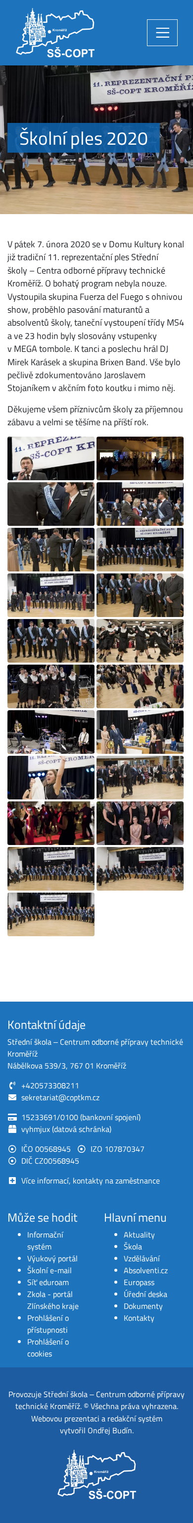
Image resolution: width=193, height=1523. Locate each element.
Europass (139, 1282)
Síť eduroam (48, 1282)
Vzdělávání (142, 1258)
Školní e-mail (49, 1270)
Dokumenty (143, 1306)
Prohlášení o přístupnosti (48, 1324)
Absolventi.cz (146, 1270)
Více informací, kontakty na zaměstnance (90, 1180)
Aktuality (139, 1235)
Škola (133, 1246)
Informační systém (45, 1240)
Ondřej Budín (110, 1430)
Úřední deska (145, 1294)
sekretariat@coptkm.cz (60, 1097)
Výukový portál (52, 1258)
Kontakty (139, 1318)
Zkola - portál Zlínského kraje (53, 1300)
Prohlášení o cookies (48, 1347)
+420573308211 (50, 1085)
